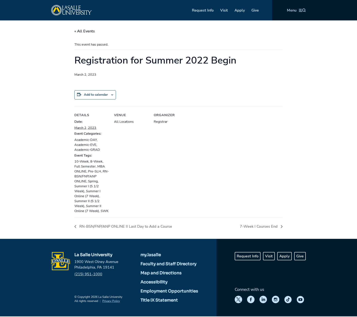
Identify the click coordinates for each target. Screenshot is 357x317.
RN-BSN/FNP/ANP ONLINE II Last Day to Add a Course (125, 226)
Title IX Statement (159, 300)
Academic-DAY (85, 140)
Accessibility (154, 282)
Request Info (203, 10)
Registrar (161, 121)
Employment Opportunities (169, 291)
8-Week (96, 161)
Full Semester (85, 166)
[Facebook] (251, 299)
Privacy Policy (111, 301)
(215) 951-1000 (88, 274)
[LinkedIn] (263, 299)
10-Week (81, 161)
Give (255, 10)
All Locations (124, 121)
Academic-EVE (85, 145)
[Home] (71, 10)
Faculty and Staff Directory (168, 263)
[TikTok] (288, 299)
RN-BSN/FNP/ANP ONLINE (91, 176)
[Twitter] (238, 299)
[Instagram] (275, 299)
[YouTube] (300, 299)
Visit (224, 10)
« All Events (84, 31)
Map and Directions (161, 273)
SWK (104, 211)
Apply (239, 10)
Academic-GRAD (87, 149)
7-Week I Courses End (259, 226)
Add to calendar (96, 94)
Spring (93, 181)
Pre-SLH (94, 171)
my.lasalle (150, 254)
